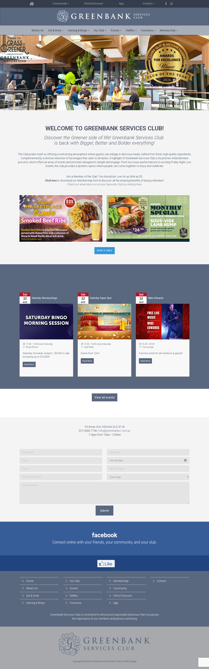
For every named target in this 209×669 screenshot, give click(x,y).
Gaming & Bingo (35, 602)
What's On (38, 30)
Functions (75, 602)
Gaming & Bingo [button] (78, 30)
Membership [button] (168, 30)
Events (74, 588)
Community (120, 588)
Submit (104, 510)
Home (30, 581)
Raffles (74, 595)
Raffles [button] (130, 30)
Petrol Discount (93, 3)
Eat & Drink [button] (55, 30)
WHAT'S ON (104, 279)
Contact (161, 581)
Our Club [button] (99, 30)
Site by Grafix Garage (126, 661)
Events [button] (115, 30)
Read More (29, 364)
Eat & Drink (32, 595)
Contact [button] (148, 3)
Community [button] (60, 3)
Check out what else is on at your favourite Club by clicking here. (104, 184)
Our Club (75, 581)
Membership (121, 581)
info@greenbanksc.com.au (114, 430)
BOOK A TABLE (104, 250)
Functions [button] (147, 30)
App (121, 3)
